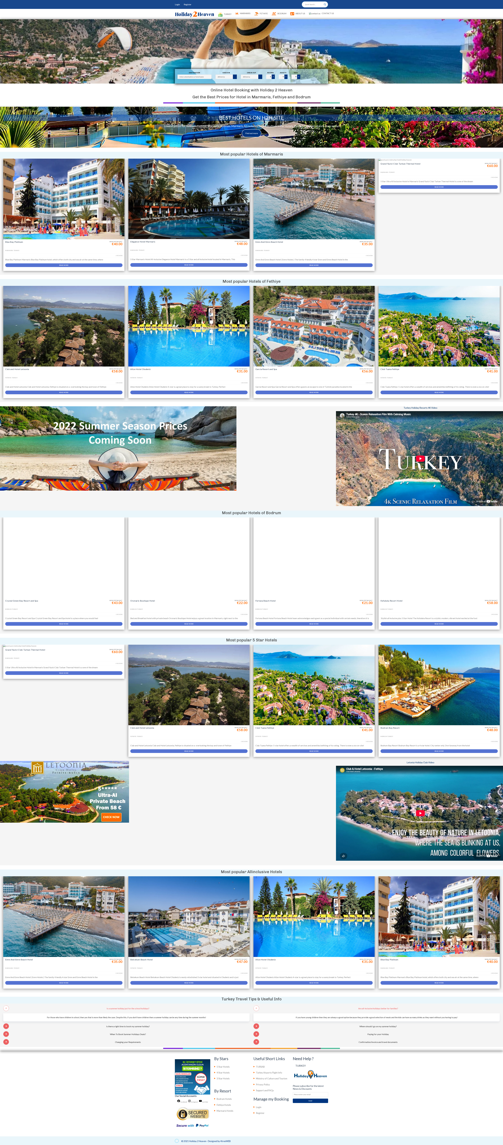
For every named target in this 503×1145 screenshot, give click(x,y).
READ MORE (63, 265)
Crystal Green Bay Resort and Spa (21, 600)
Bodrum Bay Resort (390, 728)
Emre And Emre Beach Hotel (269, 242)
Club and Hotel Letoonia (17, 369)
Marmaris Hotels (225, 1110)
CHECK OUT (251, 72)
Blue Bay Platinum (14, 242)
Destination (194, 72)
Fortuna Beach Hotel (265, 600)
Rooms (270, 72)
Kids (296, 72)
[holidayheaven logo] (194, 14)
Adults (283, 72)
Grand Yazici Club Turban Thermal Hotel (400, 163)
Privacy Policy (263, 1084)
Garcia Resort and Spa (266, 369)
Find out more (251, 133)
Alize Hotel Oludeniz (140, 369)
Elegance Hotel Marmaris (142, 241)
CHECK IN (226, 72)
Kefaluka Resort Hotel (391, 600)
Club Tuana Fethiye (390, 369)
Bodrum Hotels (224, 1099)
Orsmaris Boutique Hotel (142, 600)
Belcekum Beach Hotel (141, 959)
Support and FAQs (265, 1090)
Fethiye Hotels (224, 1105)
